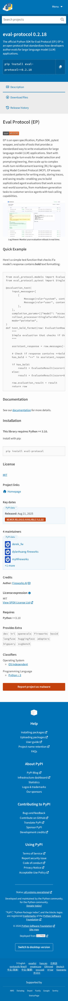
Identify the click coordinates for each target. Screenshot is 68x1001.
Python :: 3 (14, 675)
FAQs (34, 751)
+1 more (10, 566)
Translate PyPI (32, 823)
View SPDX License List (16, 602)
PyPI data (10, 507)
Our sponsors (34, 792)
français (43, 963)
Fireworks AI (19, 583)
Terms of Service (32, 853)
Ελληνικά (48, 966)
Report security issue (34, 858)
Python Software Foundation (43, 917)
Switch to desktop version (34, 947)
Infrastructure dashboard (32, 777)
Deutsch (60, 966)
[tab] (34, 87)
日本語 (53, 963)
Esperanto (61, 969)
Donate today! (34, 906)
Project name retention (32, 747)
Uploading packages (32, 737)
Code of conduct (32, 863)
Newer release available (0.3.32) (25, 519)
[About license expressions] (29, 593)
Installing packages (32, 732)
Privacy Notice (32, 868)
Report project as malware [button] (34, 687)
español (32, 963)
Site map (34, 929)
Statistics (34, 782)
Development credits (32, 832)
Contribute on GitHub (32, 818)
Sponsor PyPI (34, 827)
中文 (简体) (12, 969)
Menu (55, 7)
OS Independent (18, 664)
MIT (5, 475)
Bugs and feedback (34, 813)
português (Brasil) (18, 966)
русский (40, 969)
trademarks (29, 916)
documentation (21, 410)
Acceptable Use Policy (32, 872)
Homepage (14, 491)
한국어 (36, 973)
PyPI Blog (32, 773)
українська (35, 966)
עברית (50, 969)
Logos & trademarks (34, 787)
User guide (32, 742)
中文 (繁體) (27, 969)
